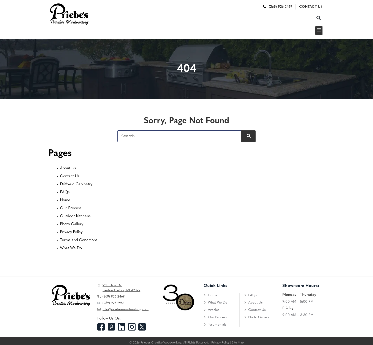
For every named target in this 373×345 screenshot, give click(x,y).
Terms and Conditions (79, 240)
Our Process (71, 208)
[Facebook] (102, 327)
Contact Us (69, 176)
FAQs (65, 192)
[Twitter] (143, 327)
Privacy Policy (71, 232)
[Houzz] (123, 327)
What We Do (71, 248)
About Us (68, 168)
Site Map (238, 342)
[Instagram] (133, 327)
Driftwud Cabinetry (76, 184)
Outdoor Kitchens (75, 216)
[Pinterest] (113, 327)
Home (65, 200)
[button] (318, 18)
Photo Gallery (71, 224)
